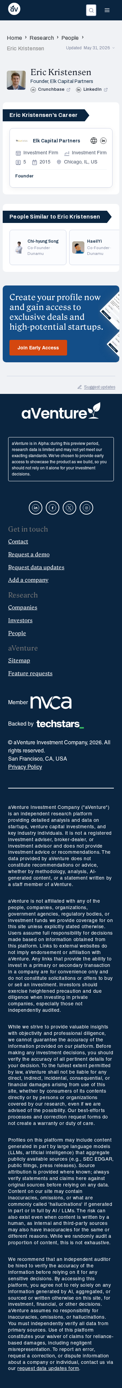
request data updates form (48, 1369)
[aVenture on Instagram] (86, 508)
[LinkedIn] (103, 140)
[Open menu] (107, 10)
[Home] (14, 10)
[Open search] (91, 10)
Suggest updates (99, 387)
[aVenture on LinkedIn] (35, 508)
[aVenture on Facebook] (52, 508)
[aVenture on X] (69, 508)
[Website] (93, 140)
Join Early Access (38, 348)
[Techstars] (60, 724)
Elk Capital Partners (71, 81)
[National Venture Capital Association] (51, 703)
